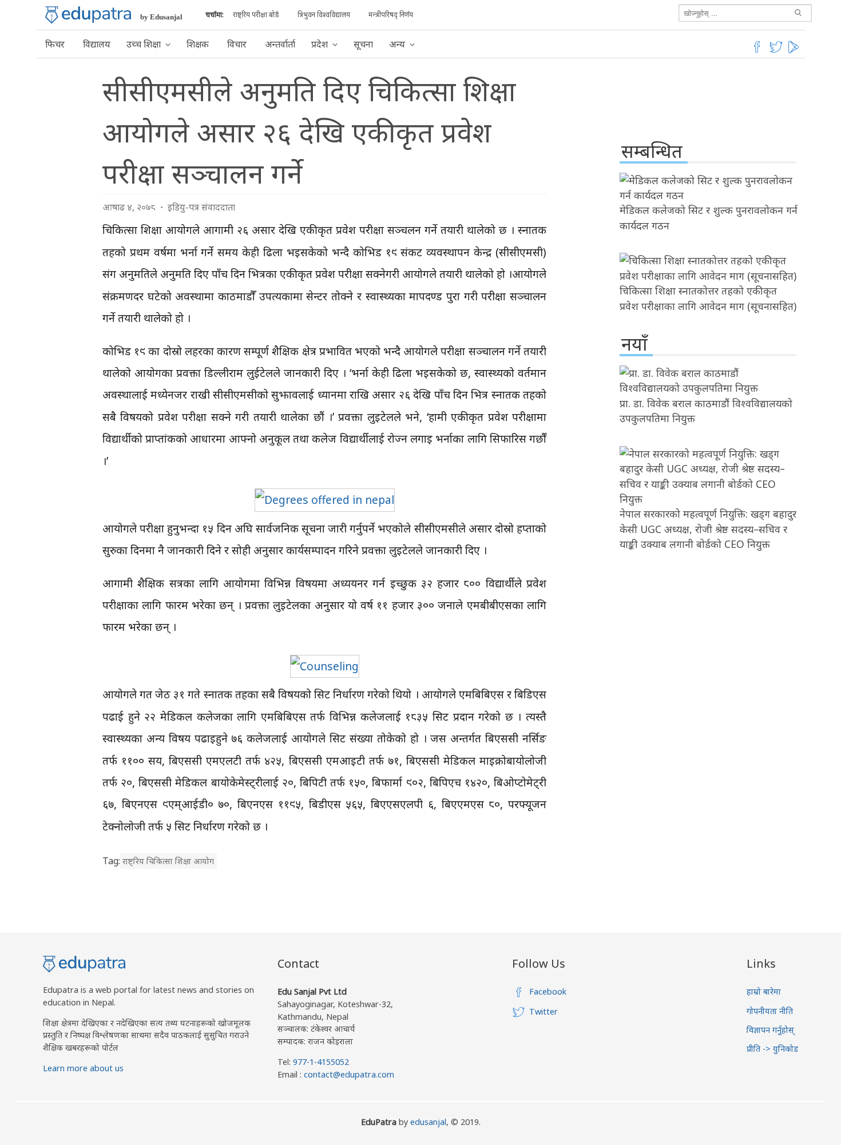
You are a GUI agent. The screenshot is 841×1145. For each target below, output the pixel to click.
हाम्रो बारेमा (764, 991)
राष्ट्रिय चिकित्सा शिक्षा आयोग (168, 861)
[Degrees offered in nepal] (325, 499)
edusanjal (428, 1121)
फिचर (55, 44)
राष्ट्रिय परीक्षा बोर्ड (256, 14)
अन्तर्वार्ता (280, 44)
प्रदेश (319, 44)
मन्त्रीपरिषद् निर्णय (390, 14)
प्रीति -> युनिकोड (772, 1048)
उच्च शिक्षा (143, 44)
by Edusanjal (161, 17)
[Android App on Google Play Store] (795, 51)
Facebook (547, 991)
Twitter (543, 1011)
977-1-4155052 (321, 1061)
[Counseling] (324, 666)
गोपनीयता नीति (770, 1010)
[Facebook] (757, 51)
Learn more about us (83, 1068)
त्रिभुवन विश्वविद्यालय (323, 14)
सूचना (363, 44)
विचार (237, 44)
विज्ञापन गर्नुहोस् (770, 1029)
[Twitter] (776, 51)
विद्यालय (96, 44)
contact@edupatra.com (348, 1074)
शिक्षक (198, 44)
